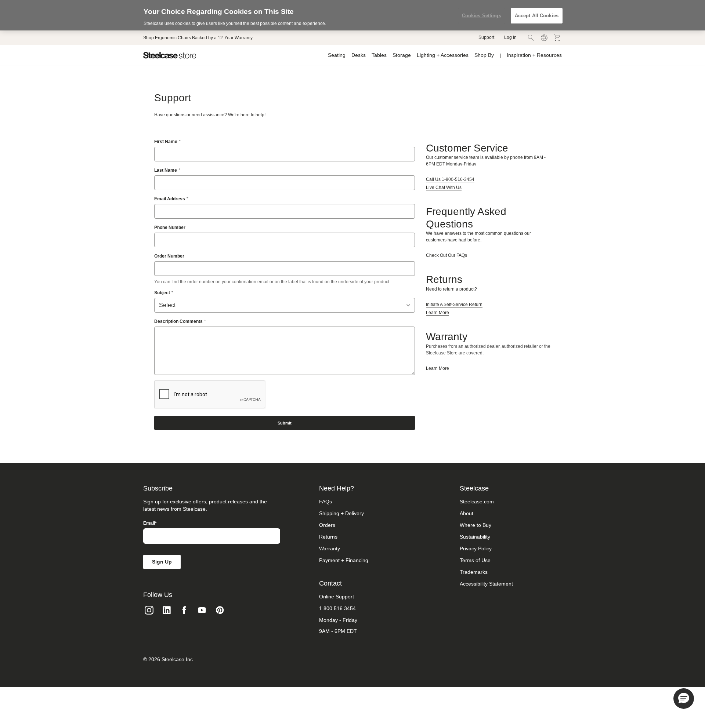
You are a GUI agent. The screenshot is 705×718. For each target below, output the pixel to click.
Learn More (437, 312)
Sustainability (475, 537)
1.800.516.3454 (337, 608)
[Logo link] (169, 55)
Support (486, 37)
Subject (162, 292)
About (466, 513)
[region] (352, 15)
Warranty (329, 548)
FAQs (325, 501)
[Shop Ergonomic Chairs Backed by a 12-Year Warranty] (198, 37)
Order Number (169, 256)
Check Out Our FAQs (446, 255)
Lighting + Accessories (443, 55)
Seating (337, 55)
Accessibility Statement (486, 584)
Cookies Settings (481, 15)
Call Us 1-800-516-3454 (450, 179)
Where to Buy (475, 525)
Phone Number (169, 227)
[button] (683, 698)
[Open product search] (531, 37)
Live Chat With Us (444, 187)
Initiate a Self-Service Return (454, 304)
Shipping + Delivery (341, 513)
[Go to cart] (557, 37)
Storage (402, 55)
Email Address (169, 198)
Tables (379, 55)
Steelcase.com (477, 501)
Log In (510, 37)
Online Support (336, 596)
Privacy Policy (476, 548)
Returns (328, 537)
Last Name (165, 170)
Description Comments (178, 321)
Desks (358, 55)
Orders (327, 525)
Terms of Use (475, 560)
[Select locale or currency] (544, 37)
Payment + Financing (343, 560)
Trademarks (474, 572)
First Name (165, 141)
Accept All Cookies (536, 15)
